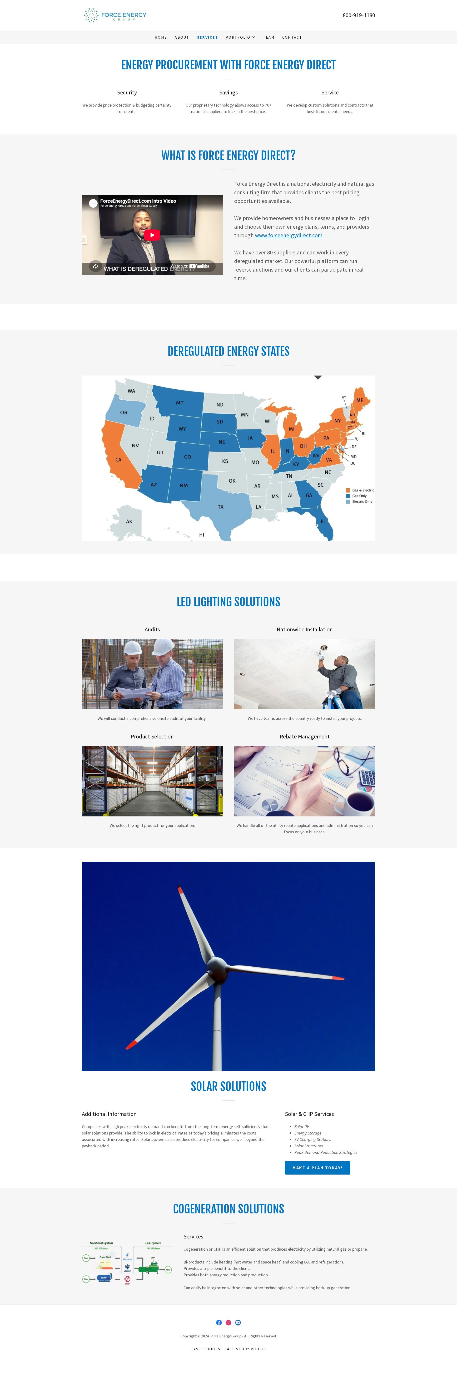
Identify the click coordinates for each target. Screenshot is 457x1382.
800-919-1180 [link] (359, 15)
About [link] (182, 37)
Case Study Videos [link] (245, 1348)
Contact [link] (292, 37)
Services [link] (207, 37)
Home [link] (161, 37)
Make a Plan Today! (318, 1168)
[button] (240, 37)
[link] (115, 14)
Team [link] (269, 37)
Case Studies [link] (205, 1348)
